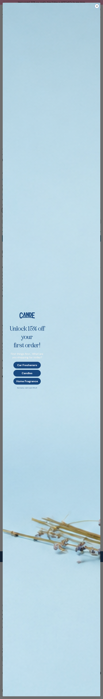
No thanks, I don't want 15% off (27, 388)
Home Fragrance (27, 381)
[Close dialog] (97, 6)
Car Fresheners (27, 365)
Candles (27, 373)
